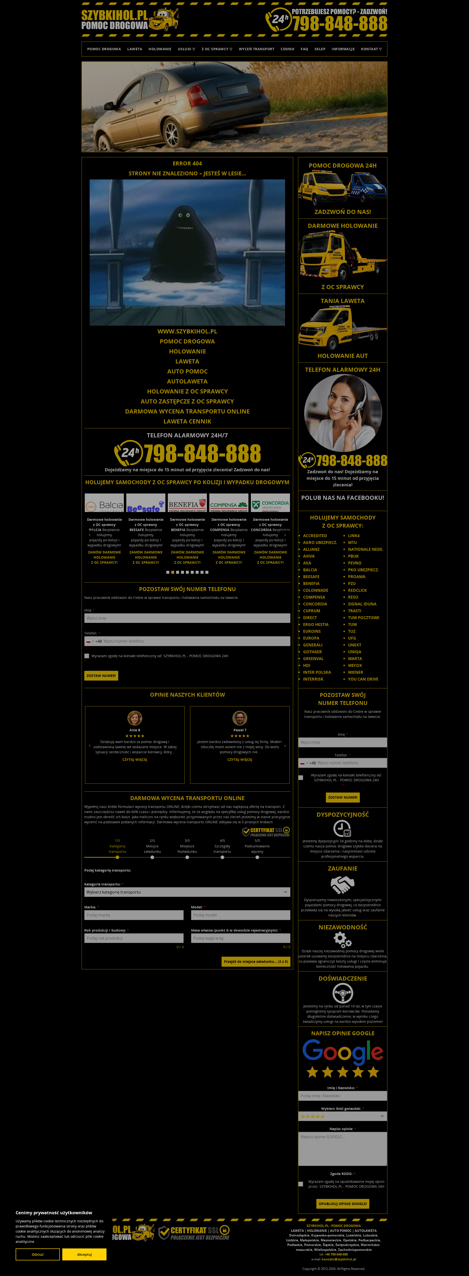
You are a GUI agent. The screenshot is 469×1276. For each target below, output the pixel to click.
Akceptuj (84, 1254)
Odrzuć (38, 1254)
